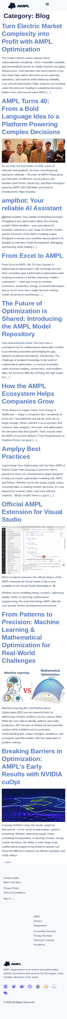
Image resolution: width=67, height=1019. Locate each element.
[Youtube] (21, 986)
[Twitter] (13, 986)
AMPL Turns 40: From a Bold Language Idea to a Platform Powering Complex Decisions (31, 116)
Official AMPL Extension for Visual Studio (32, 511)
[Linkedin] (5, 986)
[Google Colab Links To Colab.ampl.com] (46, 986)
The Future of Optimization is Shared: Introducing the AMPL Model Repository (32, 319)
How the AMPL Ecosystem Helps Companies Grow (28, 393)
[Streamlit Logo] (54, 986)
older (6, 862)
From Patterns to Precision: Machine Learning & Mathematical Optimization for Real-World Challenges (30, 637)
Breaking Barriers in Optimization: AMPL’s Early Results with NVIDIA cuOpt (32, 766)
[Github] (30, 986)
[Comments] (5, 993)
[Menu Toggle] (47, 4)
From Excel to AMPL (32, 255)
